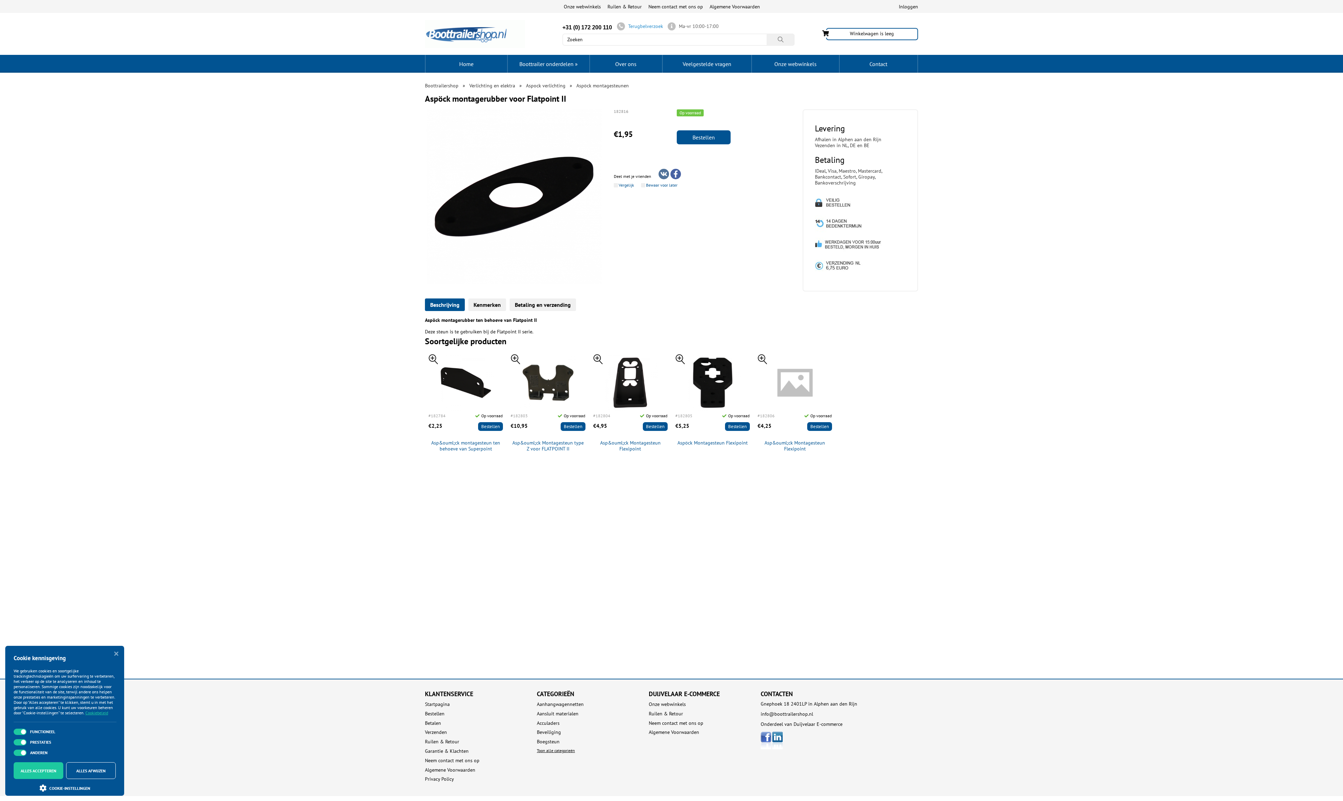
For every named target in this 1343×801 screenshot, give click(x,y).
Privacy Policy (439, 779)
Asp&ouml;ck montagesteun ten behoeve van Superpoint (465, 446)
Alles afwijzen (91, 770)
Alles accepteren (38, 770)
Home (466, 63)
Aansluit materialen (557, 714)
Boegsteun (548, 742)
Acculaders (548, 723)
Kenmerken (487, 304)
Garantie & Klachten (447, 751)
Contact (878, 63)
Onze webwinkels (582, 6)
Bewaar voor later (661, 185)
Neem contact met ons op (675, 6)
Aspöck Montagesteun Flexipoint (712, 443)
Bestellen (703, 137)
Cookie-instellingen (69, 788)
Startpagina (437, 704)
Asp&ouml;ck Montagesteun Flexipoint (630, 446)
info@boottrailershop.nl (787, 714)
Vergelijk (626, 185)
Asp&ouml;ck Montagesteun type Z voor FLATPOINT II (548, 446)
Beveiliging (549, 732)
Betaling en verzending (543, 304)
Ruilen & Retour (624, 6)
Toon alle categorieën (556, 750)
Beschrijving (445, 304)
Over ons (626, 63)
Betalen (433, 723)
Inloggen (908, 6)
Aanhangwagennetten (560, 704)
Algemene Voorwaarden (735, 6)
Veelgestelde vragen (707, 63)
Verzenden (436, 732)
